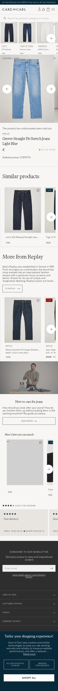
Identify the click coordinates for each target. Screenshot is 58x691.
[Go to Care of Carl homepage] (14, 9)
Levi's (4, 46)
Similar (20, 176)
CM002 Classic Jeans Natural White (45, 49)
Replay (6, 134)
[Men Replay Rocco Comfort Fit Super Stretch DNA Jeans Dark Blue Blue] (22, 320)
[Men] (25, 462)
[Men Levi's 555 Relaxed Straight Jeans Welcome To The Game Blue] (9, 32)
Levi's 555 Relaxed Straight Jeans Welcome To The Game (22, 237)
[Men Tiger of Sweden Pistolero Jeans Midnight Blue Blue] (27, 32)
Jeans (16, 58)
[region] (29, 522)
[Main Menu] (53, 9)
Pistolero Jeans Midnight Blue (25, 49)
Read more (27, 421)
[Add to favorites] (37, 191)
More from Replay (22, 256)
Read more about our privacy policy (29, 576)
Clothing (7, 58)
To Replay (10, 288)
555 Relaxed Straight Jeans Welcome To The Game (7, 49)
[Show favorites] (43, 9)
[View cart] (48, 10)
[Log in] (39, 9)
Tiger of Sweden (27, 46)
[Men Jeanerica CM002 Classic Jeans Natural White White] (45, 32)
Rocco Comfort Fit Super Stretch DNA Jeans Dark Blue (22, 349)
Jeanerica (42, 46)
